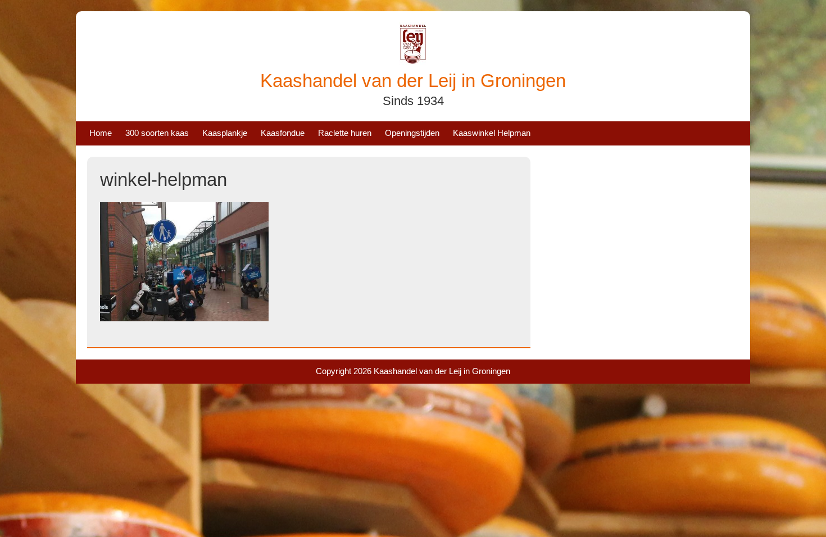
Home (100, 133)
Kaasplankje (224, 133)
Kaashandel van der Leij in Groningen (413, 80)
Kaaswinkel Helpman (491, 133)
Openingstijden (412, 133)
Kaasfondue (283, 133)
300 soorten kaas (157, 133)
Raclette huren (344, 133)
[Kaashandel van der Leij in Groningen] (413, 62)
